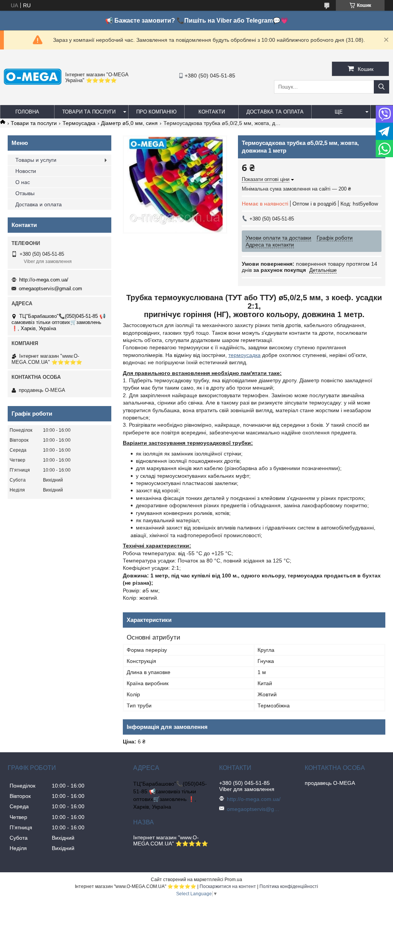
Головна (27, 112)
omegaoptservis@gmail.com (50, 288)
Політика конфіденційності (288, 886)
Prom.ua (233, 879)
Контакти (211, 112)
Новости (25, 171)
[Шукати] (381, 87)
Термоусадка (79, 123)
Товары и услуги (35, 160)
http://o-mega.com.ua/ (43, 280)
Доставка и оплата (38, 204)
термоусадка (244, 355)
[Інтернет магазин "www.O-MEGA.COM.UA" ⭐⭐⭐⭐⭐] (32, 83)
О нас (22, 182)
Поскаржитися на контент (228, 886)
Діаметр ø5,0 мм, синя (129, 123)
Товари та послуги (89, 112)
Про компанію (156, 112)
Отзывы (25, 193)
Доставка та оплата (275, 112)
